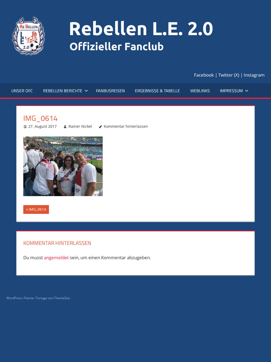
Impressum (231, 90)
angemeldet (56, 257)
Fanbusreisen (110, 90)
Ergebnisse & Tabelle (157, 90)
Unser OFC (22, 90)
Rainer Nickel (80, 126)
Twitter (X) (228, 75)
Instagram (254, 75)
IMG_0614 (38, 210)
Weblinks (200, 90)
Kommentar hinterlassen (126, 126)
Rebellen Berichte (62, 90)
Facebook (204, 75)
